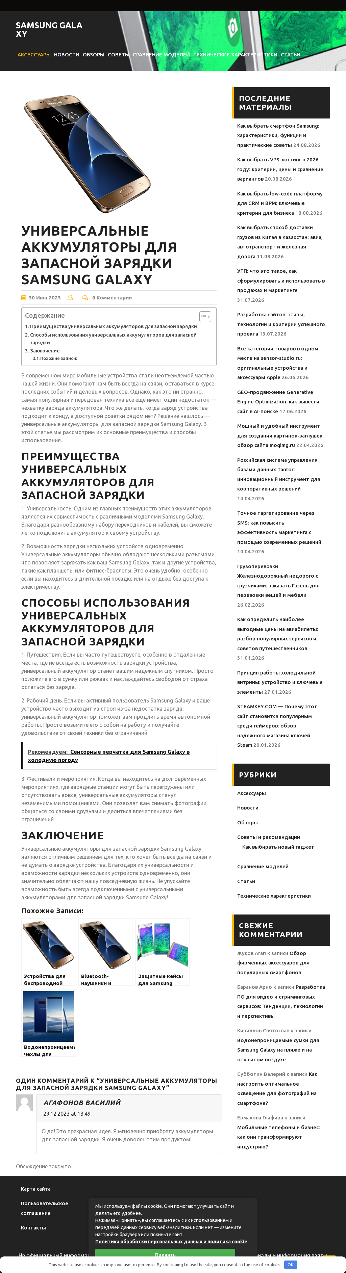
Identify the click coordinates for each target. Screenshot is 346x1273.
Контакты (33, 1227)
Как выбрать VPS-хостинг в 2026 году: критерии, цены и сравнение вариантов (280, 169)
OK (291, 1264)
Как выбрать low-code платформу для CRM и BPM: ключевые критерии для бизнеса (280, 203)
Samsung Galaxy (49, 29)
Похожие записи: (58, 358)
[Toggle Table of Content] (201, 316)
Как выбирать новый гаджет (278, 847)
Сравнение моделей (161, 54)
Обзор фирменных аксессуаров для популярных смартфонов (273, 962)
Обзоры (93, 54)
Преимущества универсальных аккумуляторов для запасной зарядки (113, 326)
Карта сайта (36, 1189)
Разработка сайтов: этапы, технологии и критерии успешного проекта (281, 324)
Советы (118, 54)
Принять (165, 1254)
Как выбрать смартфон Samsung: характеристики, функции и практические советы (278, 135)
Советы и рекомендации (268, 837)
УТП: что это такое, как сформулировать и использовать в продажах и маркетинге (281, 280)
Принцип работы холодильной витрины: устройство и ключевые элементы (280, 682)
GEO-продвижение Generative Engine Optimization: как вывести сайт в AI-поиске (278, 401)
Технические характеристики (235, 54)
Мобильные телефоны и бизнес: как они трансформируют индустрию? (278, 1136)
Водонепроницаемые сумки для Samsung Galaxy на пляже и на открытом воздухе (278, 1049)
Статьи (290, 54)
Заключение (45, 350)
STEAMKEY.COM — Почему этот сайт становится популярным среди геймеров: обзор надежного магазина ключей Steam (277, 726)
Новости (66, 54)
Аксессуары (34, 54)
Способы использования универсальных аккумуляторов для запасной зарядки (113, 338)
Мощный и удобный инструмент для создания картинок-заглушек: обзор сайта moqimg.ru (280, 435)
